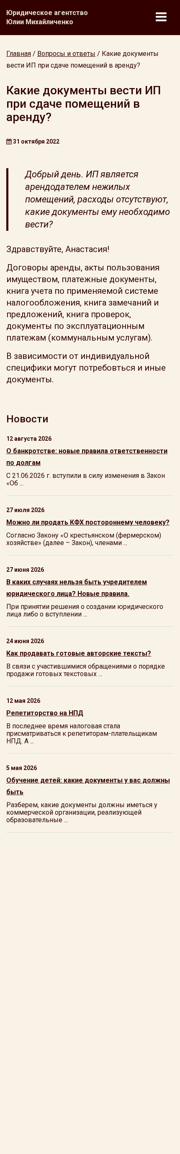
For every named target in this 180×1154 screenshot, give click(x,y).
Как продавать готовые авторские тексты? (78, 653)
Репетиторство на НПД (44, 713)
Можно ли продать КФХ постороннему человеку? (88, 522)
